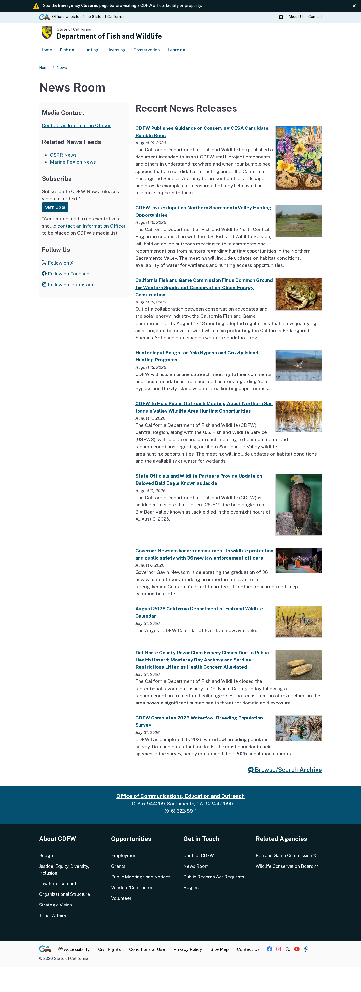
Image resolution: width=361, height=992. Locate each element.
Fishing (67, 49)
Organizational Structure (64, 894)
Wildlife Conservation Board (289, 866)
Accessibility (76, 949)
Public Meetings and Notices (140, 876)
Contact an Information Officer (76, 125)
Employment (124, 855)
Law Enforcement (57, 883)
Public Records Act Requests (213, 876)
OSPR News (63, 155)
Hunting (90, 49)
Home (46, 49)
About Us (296, 16)
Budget (47, 855)
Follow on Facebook (69, 273)
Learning (176, 49)
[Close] (354, 6)
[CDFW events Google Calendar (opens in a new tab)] (281, 17)
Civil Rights (109, 949)
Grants (118, 866)
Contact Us (248, 949)
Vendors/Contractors (133, 887)
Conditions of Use (147, 949)
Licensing (115, 49)
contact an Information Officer (91, 226)
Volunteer (121, 898)
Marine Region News (73, 162)
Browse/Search (287, 769)
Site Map (219, 949)
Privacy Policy (187, 949)
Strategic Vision (55, 904)
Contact (315, 16)
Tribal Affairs (52, 915)
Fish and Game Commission (289, 855)
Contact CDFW (198, 855)
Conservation (146, 49)
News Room (196, 866)
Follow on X (60, 263)
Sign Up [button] (56, 207)
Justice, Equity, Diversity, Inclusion (64, 870)
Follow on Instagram (70, 284)
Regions (192, 887)
